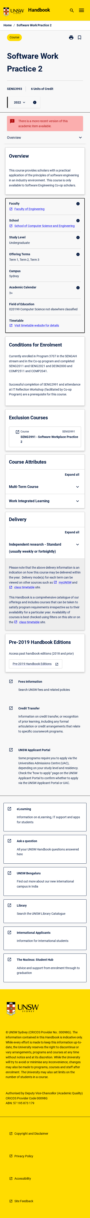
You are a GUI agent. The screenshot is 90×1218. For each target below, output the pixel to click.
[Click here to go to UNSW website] (14, 12)
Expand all (72, 474)
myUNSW (65, 582)
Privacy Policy (23, 1156)
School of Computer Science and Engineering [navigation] (44, 226)
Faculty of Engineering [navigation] (29, 209)
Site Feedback (23, 1201)
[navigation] (35, 663)
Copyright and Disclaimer (31, 1133)
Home (7, 25)
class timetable (24, 587)
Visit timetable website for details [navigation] (36, 325)
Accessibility (22, 1178)
